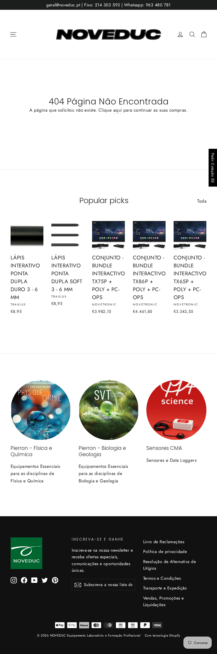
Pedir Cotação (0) (212, 168)
